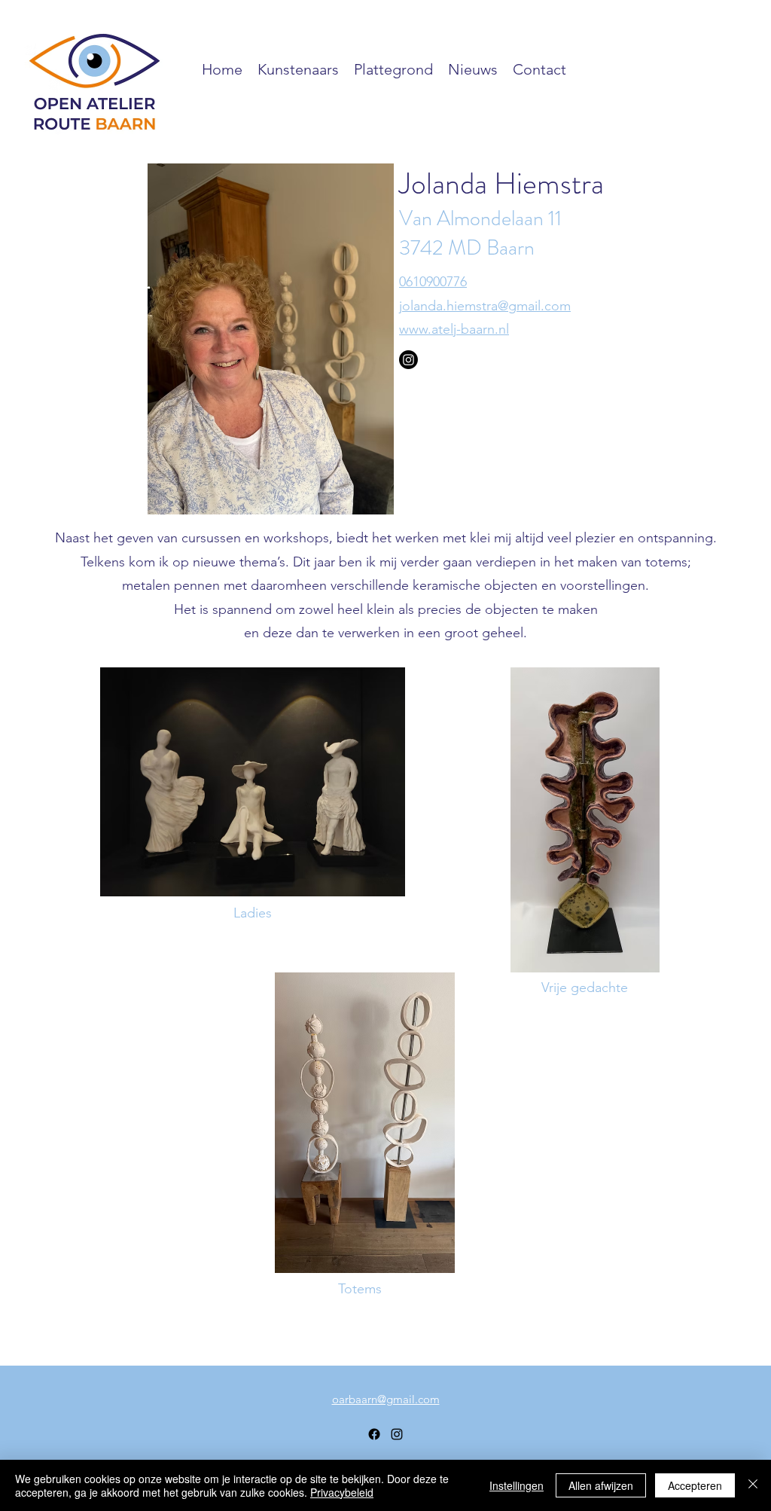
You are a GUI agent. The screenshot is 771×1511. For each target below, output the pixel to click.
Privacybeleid (341, 1492)
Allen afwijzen (600, 1485)
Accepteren (695, 1485)
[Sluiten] (753, 1485)
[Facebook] (374, 1434)
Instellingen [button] (516, 1485)
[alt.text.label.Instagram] (396, 1434)
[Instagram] (408, 359)
